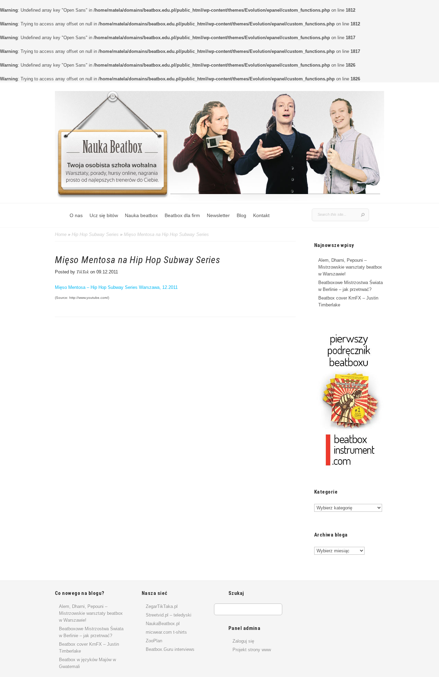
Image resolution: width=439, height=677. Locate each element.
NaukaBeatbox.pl (163, 623)
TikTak (82, 272)
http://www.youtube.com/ (88, 298)
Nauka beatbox (141, 215)
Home (61, 234)
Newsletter (218, 215)
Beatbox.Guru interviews (170, 649)
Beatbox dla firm (182, 215)
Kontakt (261, 215)
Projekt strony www (252, 649)
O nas (76, 215)
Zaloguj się (243, 641)
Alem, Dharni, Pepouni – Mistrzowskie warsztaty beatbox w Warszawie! (350, 267)
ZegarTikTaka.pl (162, 606)
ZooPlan (154, 640)
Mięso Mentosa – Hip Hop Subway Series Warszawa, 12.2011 (116, 287)
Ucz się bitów (104, 215)
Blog (241, 215)
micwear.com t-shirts (166, 632)
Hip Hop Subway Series (95, 234)
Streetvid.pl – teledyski (168, 615)
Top (423, 661)
